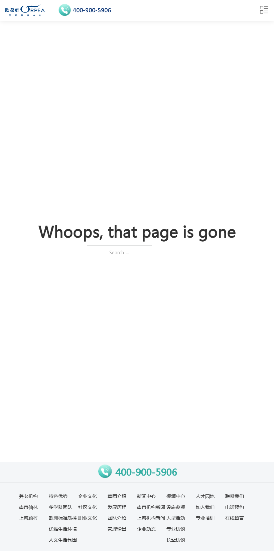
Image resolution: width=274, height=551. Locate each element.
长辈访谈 (175, 539)
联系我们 (234, 496)
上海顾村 (28, 517)
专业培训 (205, 517)
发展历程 (117, 507)
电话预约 (234, 507)
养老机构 (28, 496)
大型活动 (175, 517)
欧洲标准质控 (63, 517)
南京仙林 (28, 507)
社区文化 (87, 507)
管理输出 (117, 528)
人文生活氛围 (63, 539)
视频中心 (175, 496)
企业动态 (146, 528)
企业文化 (87, 496)
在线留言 (234, 517)
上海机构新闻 (151, 517)
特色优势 (58, 496)
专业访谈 (175, 528)
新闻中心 (146, 496)
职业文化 (87, 517)
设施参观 (175, 507)
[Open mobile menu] (264, 10)
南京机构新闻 (151, 507)
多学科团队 (60, 507)
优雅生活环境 (63, 528)
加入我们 (205, 507)
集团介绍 (117, 496)
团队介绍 (117, 517)
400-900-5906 (92, 10)
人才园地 (205, 496)
